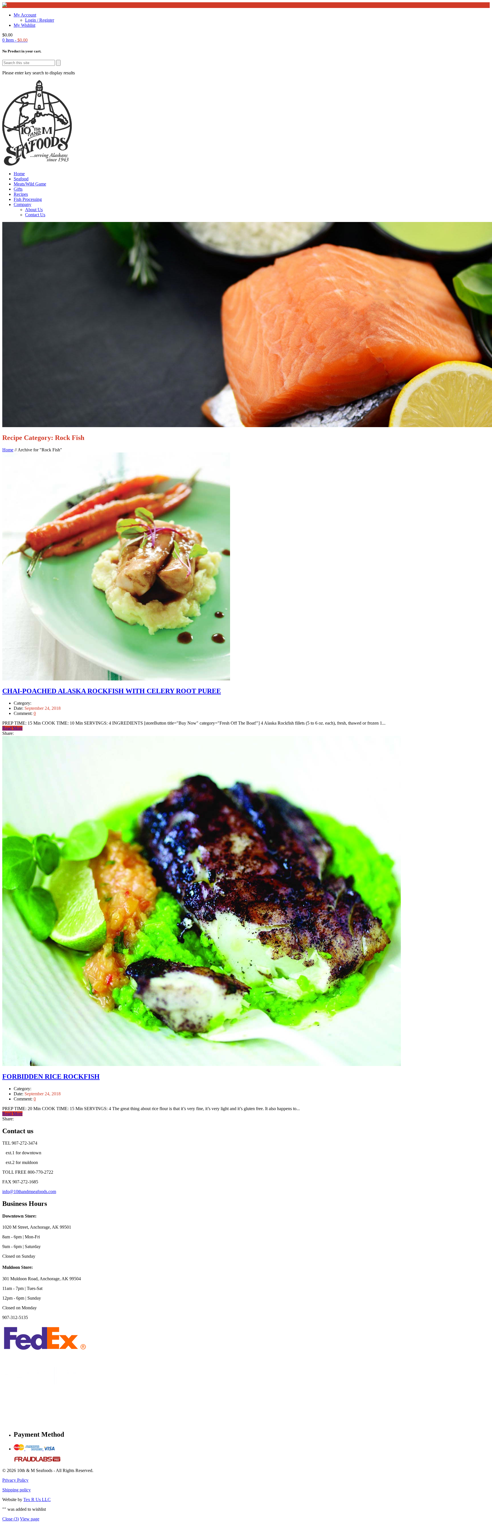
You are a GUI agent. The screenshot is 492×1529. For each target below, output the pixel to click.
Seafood (21, 178)
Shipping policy (16, 1489)
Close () (10, 1518)
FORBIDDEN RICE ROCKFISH (51, 1076)
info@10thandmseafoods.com (29, 1191)
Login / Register (39, 20)
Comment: (24, 713)
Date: (19, 708)
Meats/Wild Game (30, 184)
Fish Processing (28, 199)
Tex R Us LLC (37, 1499)
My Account (25, 15)
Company (22, 204)
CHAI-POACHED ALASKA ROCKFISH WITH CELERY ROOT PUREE (111, 691)
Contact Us (35, 214)
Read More (12, 728)
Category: (22, 703)
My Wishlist (24, 25)
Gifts (18, 189)
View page (29, 1518)
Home (19, 173)
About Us (34, 209)
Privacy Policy (15, 1480)
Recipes (21, 194)
